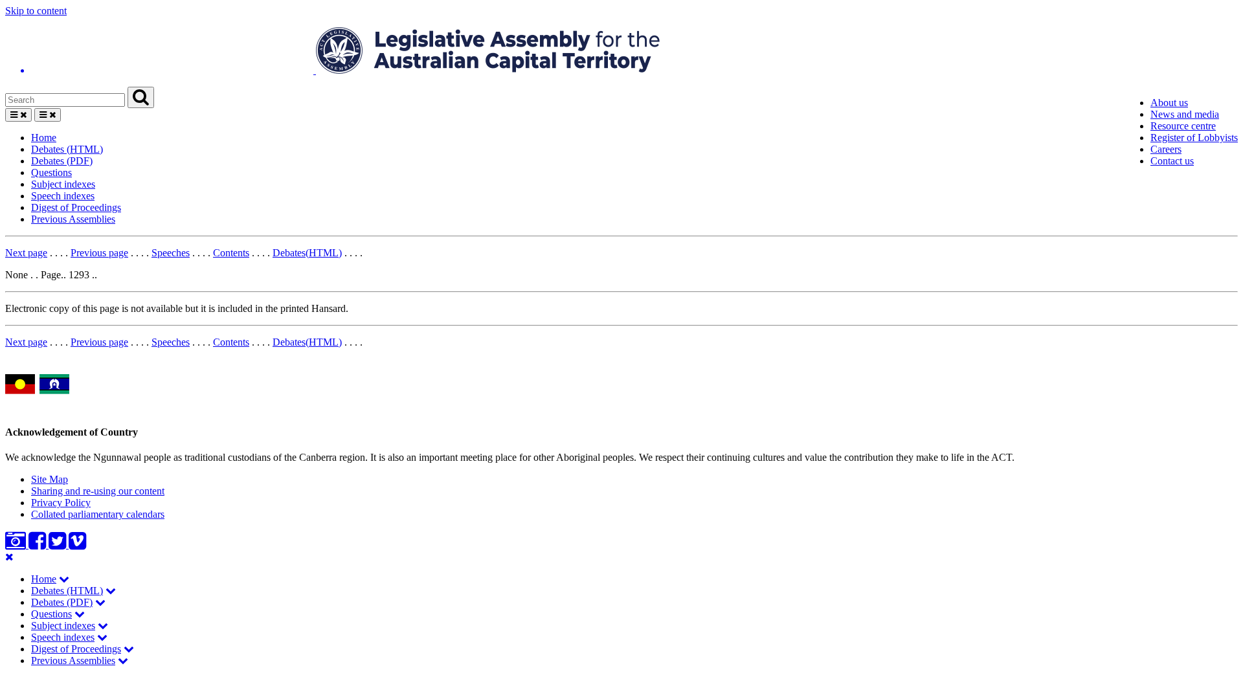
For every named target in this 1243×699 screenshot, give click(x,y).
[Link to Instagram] (16, 544)
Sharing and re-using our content (97, 490)
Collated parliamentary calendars (97, 514)
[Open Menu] (18, 115)
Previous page (99, 252)
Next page (26, 252)
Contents (231, 252)
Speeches (170, 252)
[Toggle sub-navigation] (64, 578)
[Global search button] (141, 97)
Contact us (1172, 160)
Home (43, 137)
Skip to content (36, 10)
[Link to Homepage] (621, 51)
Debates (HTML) (67, 149)
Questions (51, 172)
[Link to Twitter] (59, 544)
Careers (1165, 149)
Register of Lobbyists (1194, 137)
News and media (1184, 114)
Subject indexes (63, 184)
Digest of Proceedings (76, 207)
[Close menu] (9, 556)
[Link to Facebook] (38, 544)
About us (1169, 102)
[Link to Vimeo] (77, 544)
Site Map (49, 479)
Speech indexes (63, 195)
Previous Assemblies (73, 219)
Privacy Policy (61, 502)
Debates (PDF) (62, 160)
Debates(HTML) (307, 252)
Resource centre (1183, 125)
